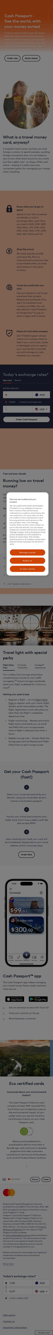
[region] (27, 534)
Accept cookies (27, 569)
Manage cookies (27, 552)
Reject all (27, 560)
